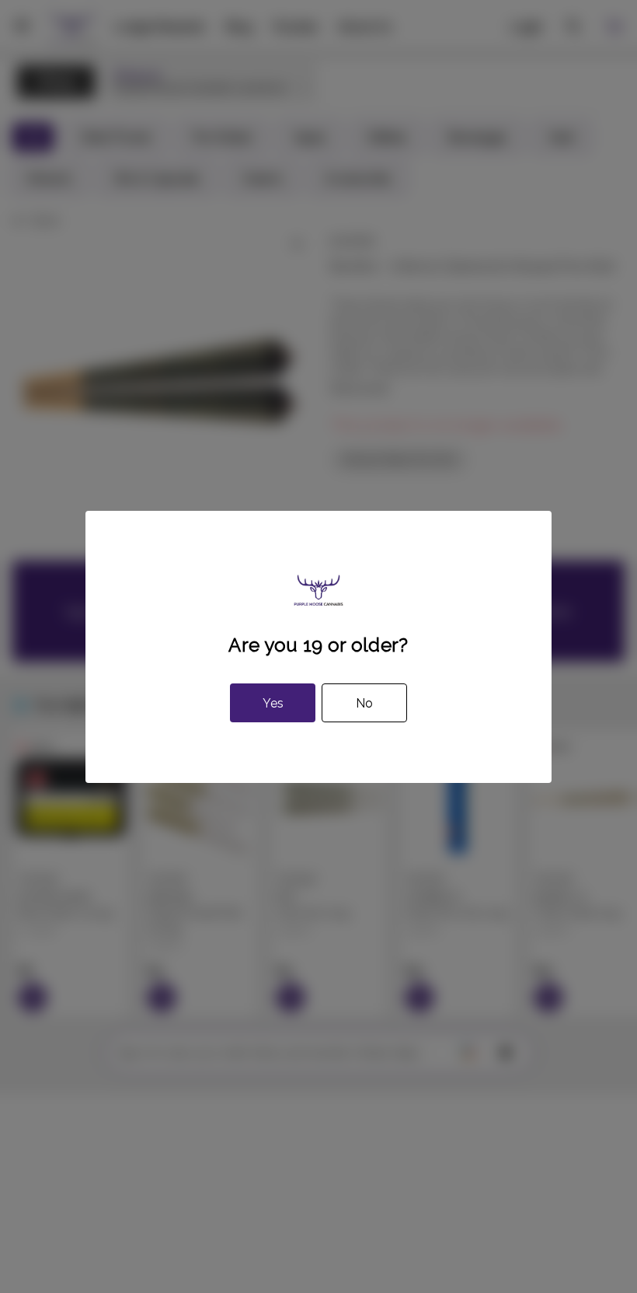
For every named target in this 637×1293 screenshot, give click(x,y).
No (364, 703)
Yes (273, 703)
